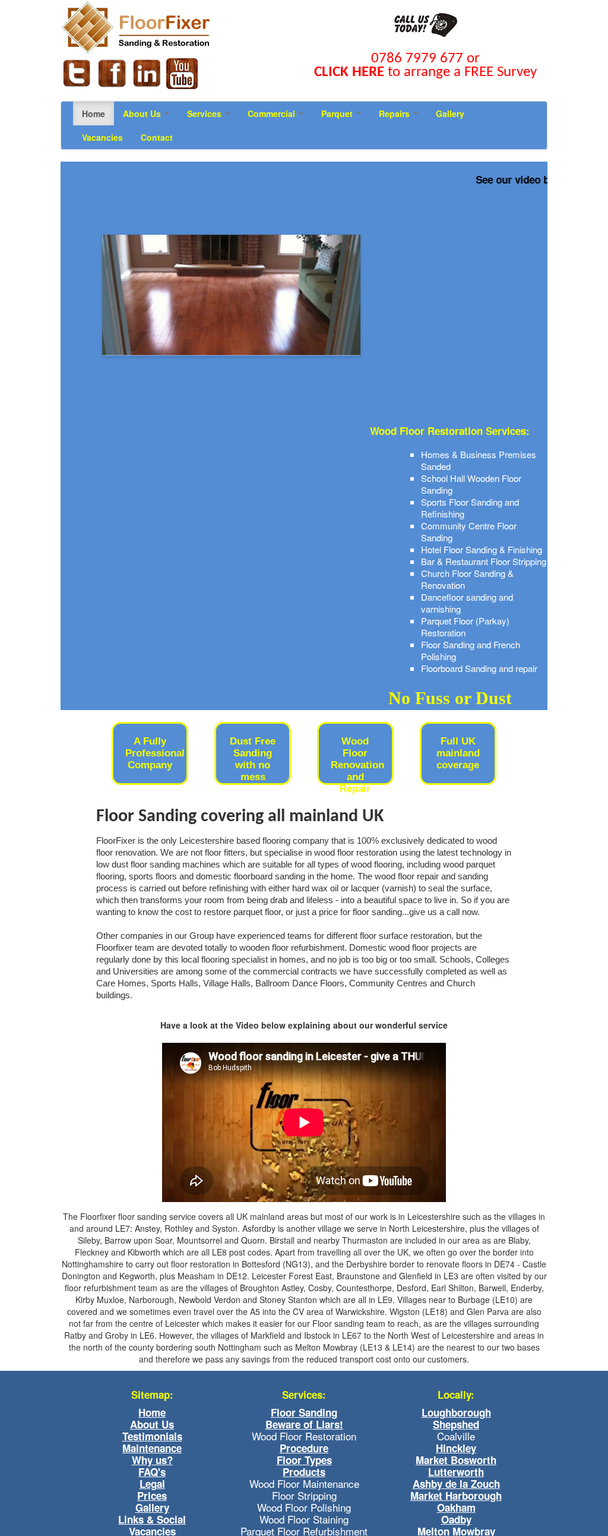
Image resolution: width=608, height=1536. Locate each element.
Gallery (450, 113)
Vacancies (102, 137)
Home (93, 113)
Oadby (456, 1519)
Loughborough (456, 1412)
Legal (152, 1484)
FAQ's (152, 1472)
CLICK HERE (349, 72)
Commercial (272, 113)
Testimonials (152, 1436)
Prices (152, 1495)
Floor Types (304, 1460)
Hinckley (456, 1448)
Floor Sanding (304, 1412)
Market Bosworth (456, 1460)
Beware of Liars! (304, 1424)
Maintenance (152, 1448)
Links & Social (152, 1519)
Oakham (456, 1507)
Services (205, 113)
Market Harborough (456, 1495)
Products (304, 1472)
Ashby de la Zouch (456, 1484)
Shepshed (456, 1424)
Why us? (152, 1460)
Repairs (395, 113)
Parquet (338, 113)
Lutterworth (456, 1472)
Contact (157, 137)
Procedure (304, 1448)
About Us (143, 113)
